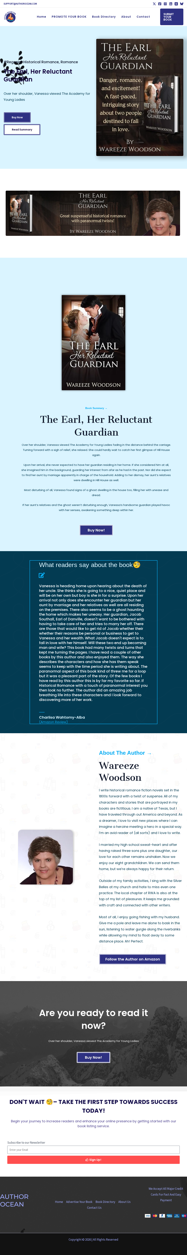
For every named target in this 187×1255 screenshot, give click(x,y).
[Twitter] (154, 3)
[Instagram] (165, 3)
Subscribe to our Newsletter (26, 1143)
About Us (124, 1202)
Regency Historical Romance (33, 62)
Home (59, 1202)
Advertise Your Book (79, 1202)
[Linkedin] (170, 3)
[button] (171, 17)
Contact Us (94, 1208)
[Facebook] (159, 3)
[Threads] (176, 3)
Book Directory (105, 1202)
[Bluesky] (181, 3)
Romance (69, 62)
